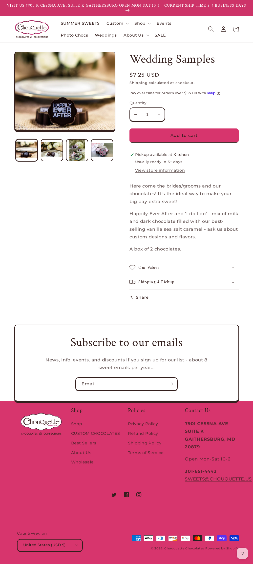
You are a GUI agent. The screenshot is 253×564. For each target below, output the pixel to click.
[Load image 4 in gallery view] (102, 150)
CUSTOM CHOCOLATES (95, 433)
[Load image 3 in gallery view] (77, 150)
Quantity (138, 103)
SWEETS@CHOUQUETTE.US (218, 479)
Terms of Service (146, 452)
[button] (117, 23)
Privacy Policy (143, 423)
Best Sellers (83, 442)
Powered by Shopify (222, 548)
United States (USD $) (44, 545)
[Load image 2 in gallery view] (52, 150)
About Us (81, 452)
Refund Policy (143, 433)
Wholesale (82, 462)
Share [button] (142, 297)
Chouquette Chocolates (184, 548)
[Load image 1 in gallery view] (27, 150)
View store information (160, 170)
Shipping (138, 83)
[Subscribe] (171, 384)
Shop (76, 423)
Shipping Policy (144, 442)
